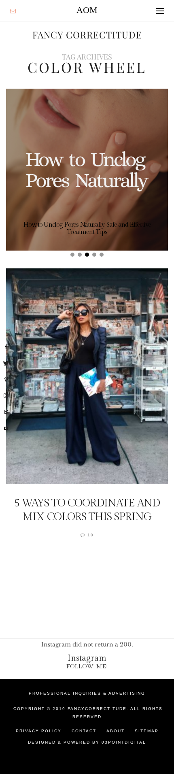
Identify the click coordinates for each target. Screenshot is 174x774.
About (115, 731)
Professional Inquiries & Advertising (87, 693)
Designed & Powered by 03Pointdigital (87, 742)
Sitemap (147, 731)
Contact (84, 731)
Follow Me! (87, 666)
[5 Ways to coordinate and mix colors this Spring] (87, 376)
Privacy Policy (39, 731)
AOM (87, 10)
